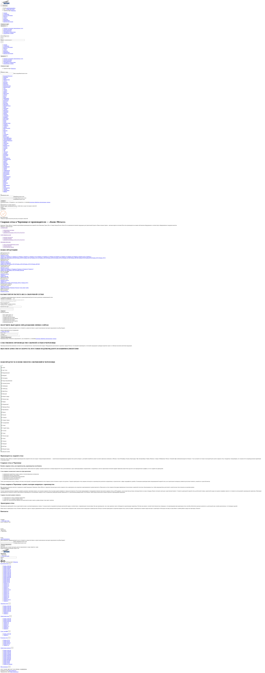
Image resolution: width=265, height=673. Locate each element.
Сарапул (5, 90)
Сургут (5, 80)
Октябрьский (6, 166)
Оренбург (5, 114)
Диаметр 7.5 (20, 269)
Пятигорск (5, 104)
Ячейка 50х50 (6, 661)
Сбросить (3, 311)
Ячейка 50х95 (6, 662)
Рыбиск (5, 92)
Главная (5, 13)
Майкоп (5, 191)
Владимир (5, 155)
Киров (4, 120)
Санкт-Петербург (7, 139)
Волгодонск (6, 136)
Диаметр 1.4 (3, 281)
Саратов (5, 189)
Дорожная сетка (4, 603)
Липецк (5, 165)
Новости (5, 16)
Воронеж (5, 83)
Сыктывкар (6, 179)
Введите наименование (6, 40)
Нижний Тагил (6, 105)
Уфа (4, 150)
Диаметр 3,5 (46, 256)
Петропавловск (7, 176)
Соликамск (6, 115)
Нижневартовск (7, 159)
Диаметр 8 (25, 269)
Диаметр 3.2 (58, 256)
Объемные (12, 287)
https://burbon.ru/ (12, 670)
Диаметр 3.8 (70, 256)
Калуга (5, 95)
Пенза (4, 97)
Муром (5, 135)
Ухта (4, 129)
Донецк (5, 89)
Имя (15, 196)
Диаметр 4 (75, 256)
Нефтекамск (6, 98)
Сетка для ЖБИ (4, 631)
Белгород (5, 82)
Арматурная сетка (5, 616)
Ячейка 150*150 (59, 257)
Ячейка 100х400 (7, 651)
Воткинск (5, 182)
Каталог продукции (8, 15)
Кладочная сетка (4, 563)
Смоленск (5, 151)
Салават (5, 144)
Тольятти (5, 124)
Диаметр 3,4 (40, 256)
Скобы (27, 287)
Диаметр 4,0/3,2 (82, 256)
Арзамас (5, 153)
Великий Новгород (7, 75)
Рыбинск (5, 163)
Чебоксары (5, 143)
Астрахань (5, 134)
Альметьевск (6, 190)
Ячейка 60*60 (88, 257)
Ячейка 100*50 (19, 257)
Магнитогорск (6, 128)
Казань (5, 175)
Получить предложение (6, 337)
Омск (4, 149)
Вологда (5, 102)
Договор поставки (7, 29)
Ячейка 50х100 (6, 660)
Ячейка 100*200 (12, 257)
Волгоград (5, 100)
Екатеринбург (6, 187)
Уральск (5, 94)
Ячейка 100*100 (4, 257)
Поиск (2, 557)
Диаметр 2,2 (3, 256)
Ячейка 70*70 (102, 257)
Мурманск (5, 154)
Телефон (16, 198)
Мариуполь (6, 93)
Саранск (5, 109)
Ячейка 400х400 (7, 659)
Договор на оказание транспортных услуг (13, 28)
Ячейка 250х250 (7, 656)
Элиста (5, 169)
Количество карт (4, 306)
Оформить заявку (5, 488)
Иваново (5, 130)
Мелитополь (6, 173)
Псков (4, 122)
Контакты (5, 19)
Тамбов (5, 141)
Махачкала (5, 110)
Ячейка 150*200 (67, 257)
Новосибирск (6, 185)
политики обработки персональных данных (40, 202)
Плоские (17, 287)
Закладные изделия (5, 287)
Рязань (4, 181)
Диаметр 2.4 (15, 256)
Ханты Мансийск (7, 138)
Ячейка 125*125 (35, 257)
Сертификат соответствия (9, 32)
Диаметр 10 (3, 269)
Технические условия (8, 33)
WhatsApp (13, 10)
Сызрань (5, 160)
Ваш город (16, 73)
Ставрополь (6, 99)
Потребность (4, 335)
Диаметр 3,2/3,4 (33, 256)
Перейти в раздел (5, 255)
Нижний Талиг (6, 123)
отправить (3, 200)
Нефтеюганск (6, 79)
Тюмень (5, 168)
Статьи (5, 18)
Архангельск (6, 171)
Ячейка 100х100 (7, 650)
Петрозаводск (6, 158)
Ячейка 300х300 (7, 657)
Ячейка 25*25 (4, 282)
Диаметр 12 (9, 269)
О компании (6, 14)
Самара (5, 126)
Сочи (4, 133)
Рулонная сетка (4, 637)
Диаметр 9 (30, 269)
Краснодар (5, 84)
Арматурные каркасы (6, 648)
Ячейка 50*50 (82, 257)
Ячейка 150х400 (7, 654)
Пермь (4, 78)
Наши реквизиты (7, 30)
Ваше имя (3, 332)
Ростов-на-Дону (7, 85)
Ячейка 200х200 (7, 655)
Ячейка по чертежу (7, 664)
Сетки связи (22, 287)
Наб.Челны (6, 118)
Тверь (4, 186)
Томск (4, 107)
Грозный (5, 148)
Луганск (5, 146)
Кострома (5, 103)
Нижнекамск (6, 177)
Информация (6, 20)
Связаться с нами (5, 24)
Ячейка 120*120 (27, 257)
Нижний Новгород (7, 140)
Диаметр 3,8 (52, 256)
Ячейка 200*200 (74, 257)
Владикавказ (6, 174)
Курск (4, 184)
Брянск (5, 161)
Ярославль (5, 164)
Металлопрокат (4, 666)
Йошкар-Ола (6, 145)
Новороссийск (6, 87)
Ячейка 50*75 (25, 282)
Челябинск (5, 125)
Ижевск (5, 113)
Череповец (5, 108)
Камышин (5, 77)
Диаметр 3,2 (26, 256)
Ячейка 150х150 (7, 653)
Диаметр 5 (88, 256)
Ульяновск (5, 112)
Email (15, 199)
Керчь (4, 156)
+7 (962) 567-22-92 (10, 9)
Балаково (5, 117)
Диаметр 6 (14, 269)
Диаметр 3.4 (64, 256)
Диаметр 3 (21, 256)
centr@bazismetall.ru (10, 8)
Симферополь (6, 170)
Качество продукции (8, 21)
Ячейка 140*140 (51, 257)
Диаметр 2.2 (9, 256)
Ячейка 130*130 (43, 257)
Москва (5, 180)
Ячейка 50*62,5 (17, 282)
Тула (4, 88)
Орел (4, 131)
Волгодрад (5, 119)
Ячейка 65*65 (95, 257)
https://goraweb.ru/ (14, 671)
